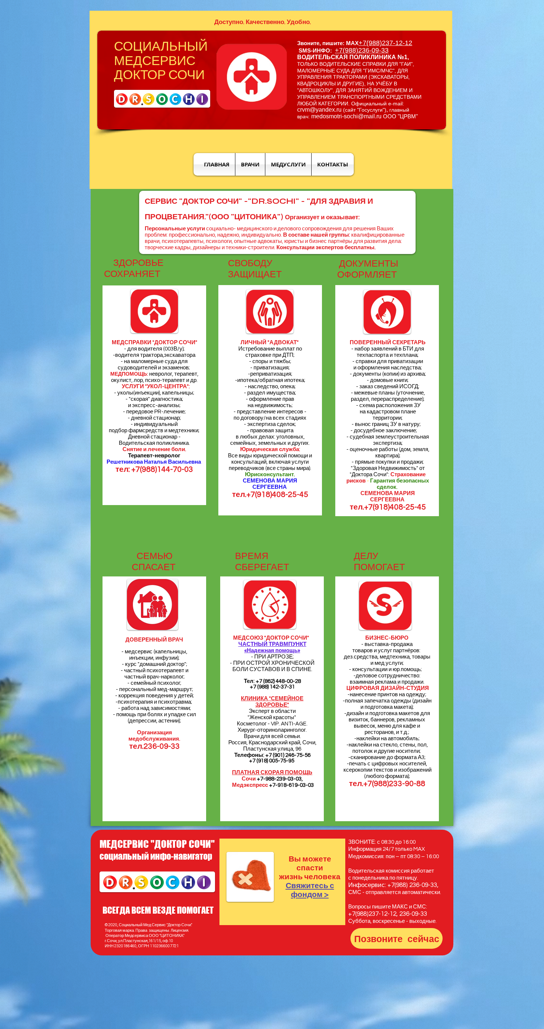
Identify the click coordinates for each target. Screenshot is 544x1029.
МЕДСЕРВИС (154, 61)
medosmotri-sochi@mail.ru (346, 116)
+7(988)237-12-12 (385, 43)
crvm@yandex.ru (319, 109)
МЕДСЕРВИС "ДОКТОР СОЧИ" (157, 844)
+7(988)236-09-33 (362, 50)
